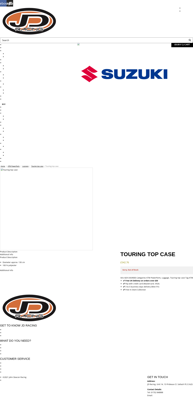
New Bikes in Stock (11, 63)
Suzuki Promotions (13, 78)
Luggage (25, 166)
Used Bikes (7, 59)
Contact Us (7, 99)
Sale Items (9, 93)
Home (3, 166)
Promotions (8, 72)
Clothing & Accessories (13, 87)
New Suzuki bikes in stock (16, 69)
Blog (4, 96)
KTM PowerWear (12, 90)
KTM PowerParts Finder (15, 84)
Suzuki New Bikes (13, 56)
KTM (191, 277)
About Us (7, 47)
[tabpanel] (96, 264)
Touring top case (37, 166)
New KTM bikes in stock (15, 66)
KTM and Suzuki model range (15, 50)
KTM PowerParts (14, 166)
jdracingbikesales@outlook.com (167, 395)
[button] (97, 104)
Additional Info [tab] (6, 254)
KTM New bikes (12, 53)
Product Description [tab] (8, 251)
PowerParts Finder (11, 81)
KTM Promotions (12, 75)
